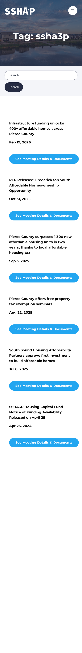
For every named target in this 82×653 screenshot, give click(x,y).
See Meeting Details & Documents (43, 159)
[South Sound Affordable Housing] (29, 10)
